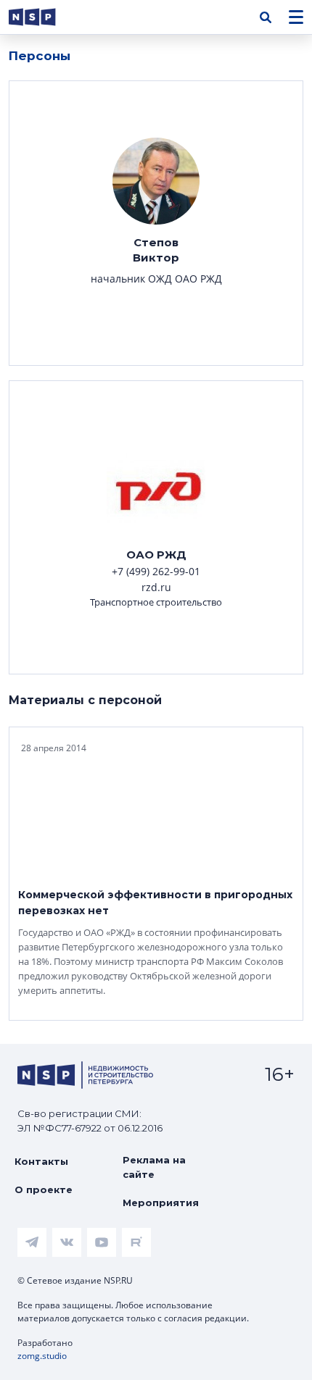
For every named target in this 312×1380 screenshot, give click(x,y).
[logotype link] (44, 17)
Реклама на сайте (154, 1167)
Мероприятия (161, 1202)
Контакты (41, 1161)
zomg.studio (42, 1356)
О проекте (44, 1189)
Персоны (39, 56)
